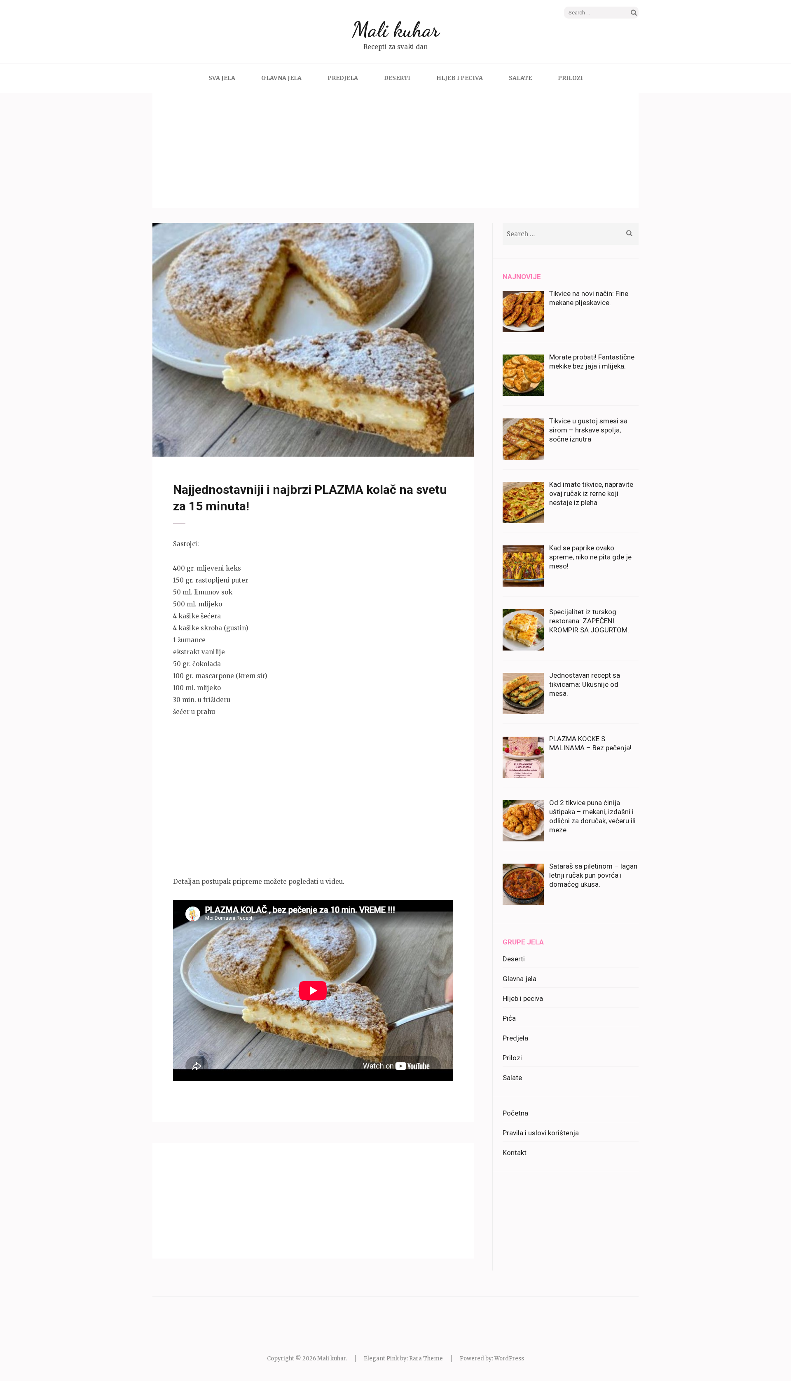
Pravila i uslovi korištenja (541, 1133)
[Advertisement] (395, 150)
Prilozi (570, 78)
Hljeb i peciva (459, 78)
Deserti (397, 78)
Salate (520, 78)
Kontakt (515, 1152)
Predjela (343, 78)
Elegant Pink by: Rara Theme (403, 1358)
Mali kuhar (395, 30)
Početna (515, 1113)
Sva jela (221, 78)
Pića (509, 1018)
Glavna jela (281, 78)
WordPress (509, 1358)
